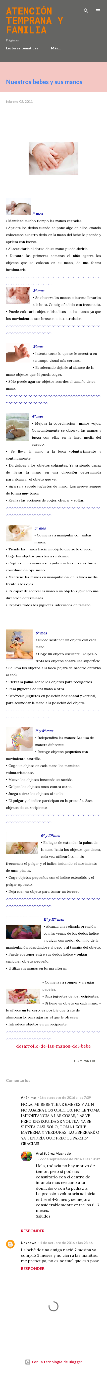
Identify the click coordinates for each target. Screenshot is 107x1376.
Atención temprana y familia (34, 20)
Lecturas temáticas (22, 48)
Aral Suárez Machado (53, 1153)
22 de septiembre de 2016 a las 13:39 (70, 1159)
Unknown (28, 1243)
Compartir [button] (84, 1061)
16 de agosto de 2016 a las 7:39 (65, 1097)
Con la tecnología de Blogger (56, 1362)
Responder (33, 1230)
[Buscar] (86, 9)
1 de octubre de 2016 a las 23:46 (66, 1243)
